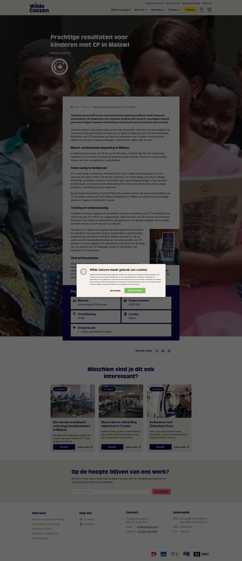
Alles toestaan (135, 290)
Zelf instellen (115, 290)
